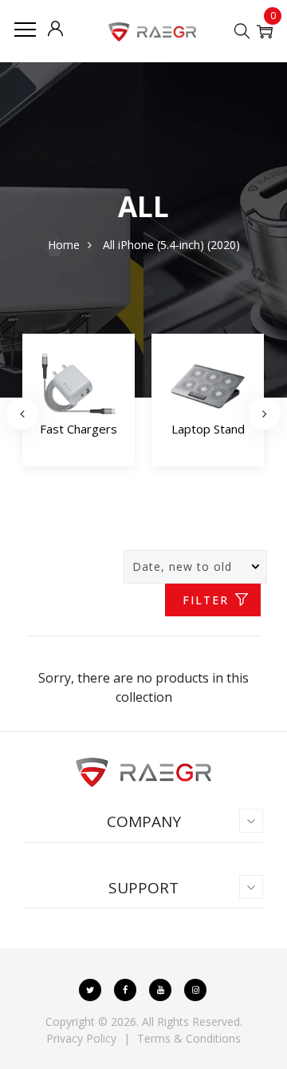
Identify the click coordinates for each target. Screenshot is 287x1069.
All (109, 244)
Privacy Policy (81, 1038)
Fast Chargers (78, 429)
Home (64, 244)
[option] (78, 403)
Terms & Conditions (189, 1038)
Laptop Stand (208, 429)
